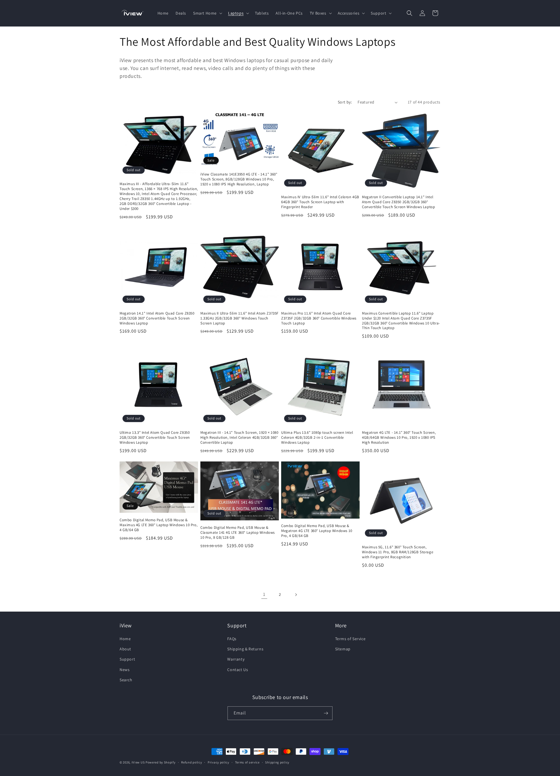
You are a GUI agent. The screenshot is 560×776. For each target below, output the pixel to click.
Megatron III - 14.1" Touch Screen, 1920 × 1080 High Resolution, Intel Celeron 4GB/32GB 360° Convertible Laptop (239, 437)
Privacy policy (218, 762)
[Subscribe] (325, 713)
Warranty (235, 659)
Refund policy (191, 762)
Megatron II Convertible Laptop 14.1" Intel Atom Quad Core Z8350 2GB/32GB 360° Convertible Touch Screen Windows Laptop (398, 202)
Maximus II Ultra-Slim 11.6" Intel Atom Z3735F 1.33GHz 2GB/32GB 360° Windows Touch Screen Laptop (239, 318)
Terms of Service (350, 638)
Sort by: (345, 102)
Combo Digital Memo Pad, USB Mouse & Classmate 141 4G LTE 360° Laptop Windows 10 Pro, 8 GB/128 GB (237, 532)
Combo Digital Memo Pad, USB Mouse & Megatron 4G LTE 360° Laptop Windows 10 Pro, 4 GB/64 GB (316, 531)
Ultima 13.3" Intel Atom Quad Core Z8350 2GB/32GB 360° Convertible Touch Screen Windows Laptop (155, 437)
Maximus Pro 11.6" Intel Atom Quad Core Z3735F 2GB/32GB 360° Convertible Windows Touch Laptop (318, 318)
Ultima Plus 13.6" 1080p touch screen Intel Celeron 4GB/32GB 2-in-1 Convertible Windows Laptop (317, 437)
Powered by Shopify (161, 762)
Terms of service (247, 762)
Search (126, 679)
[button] (207, 13)
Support (127, 659)
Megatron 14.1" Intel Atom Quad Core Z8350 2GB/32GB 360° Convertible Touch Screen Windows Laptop (157, 318)
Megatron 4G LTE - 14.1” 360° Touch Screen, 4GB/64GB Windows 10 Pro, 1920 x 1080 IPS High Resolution (399, 437)
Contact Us (237, 669)
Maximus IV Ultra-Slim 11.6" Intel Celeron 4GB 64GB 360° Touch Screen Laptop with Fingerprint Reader (320, 202)
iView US (138, 762)
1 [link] (264, 594)
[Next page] (295, 594)
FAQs (231, 638)
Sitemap (343, 649)
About (125, 649)
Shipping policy (277, 762)
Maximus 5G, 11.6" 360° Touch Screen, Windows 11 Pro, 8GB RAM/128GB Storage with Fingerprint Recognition (397, 552)
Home (125, 638)
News (125, 669)
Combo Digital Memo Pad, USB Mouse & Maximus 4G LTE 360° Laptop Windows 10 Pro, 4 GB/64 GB (158, 525)
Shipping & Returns (245, 649)
